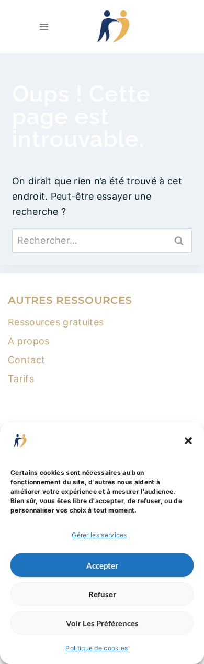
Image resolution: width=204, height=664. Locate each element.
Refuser (102, 594)
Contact (26, 359)
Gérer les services (99, 535)
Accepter (102, 565)
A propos (28, 340)
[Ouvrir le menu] (44, 26)
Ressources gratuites (56, 322)
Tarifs (21, 378)
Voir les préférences (102, 623)
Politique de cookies (96, 648)
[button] (188, 441)
